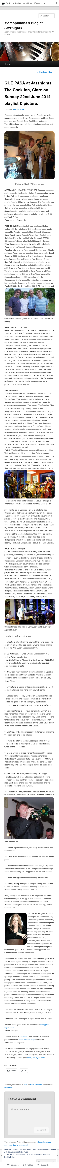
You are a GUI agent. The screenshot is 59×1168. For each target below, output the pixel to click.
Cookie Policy (9, 1157)
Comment (41, 1130)
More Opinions (36, 1084)
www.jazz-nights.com (36, 1057)
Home (7, 64)
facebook (23, 1036)
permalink (8, 1087)
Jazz (25, 1084)
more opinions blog (27, 1039)
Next (52, 72)
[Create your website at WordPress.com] (29, 3)
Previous (42, 72)
